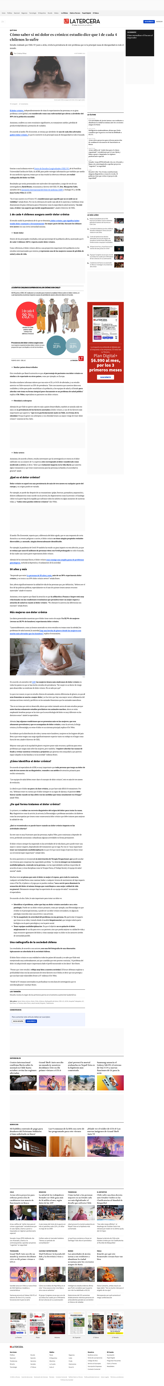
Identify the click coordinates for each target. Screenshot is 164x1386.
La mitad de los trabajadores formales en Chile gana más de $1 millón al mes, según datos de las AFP (51, 1199)
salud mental (35, 1003)
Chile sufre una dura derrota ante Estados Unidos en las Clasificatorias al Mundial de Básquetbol (110, 1199)
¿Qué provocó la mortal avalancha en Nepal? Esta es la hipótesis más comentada (81, 1066)
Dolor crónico (26, 1001)
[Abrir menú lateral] (3, 21)
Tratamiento (50, 1003)
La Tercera (19, 1003)
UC (83, 1001)
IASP (33, 682)
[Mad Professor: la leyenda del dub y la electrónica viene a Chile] (52, 1274)
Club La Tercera (75, 13)
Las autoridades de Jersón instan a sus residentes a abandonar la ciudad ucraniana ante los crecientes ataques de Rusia (106, 123)
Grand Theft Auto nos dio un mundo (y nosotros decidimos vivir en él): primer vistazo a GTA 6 (51, 1066)
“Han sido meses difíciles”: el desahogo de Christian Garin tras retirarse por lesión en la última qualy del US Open (110, 1227)
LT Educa (96, 13)
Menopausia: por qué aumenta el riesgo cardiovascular (109, 1296)
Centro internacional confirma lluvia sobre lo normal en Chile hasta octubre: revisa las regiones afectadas (23, 1067)
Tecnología (32, 13)
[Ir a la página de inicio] (82, 22)
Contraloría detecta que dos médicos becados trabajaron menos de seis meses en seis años (101, 230)
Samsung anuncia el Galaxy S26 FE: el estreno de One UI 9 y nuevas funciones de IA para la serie (109, 1067)
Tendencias (72, 1192)
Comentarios (24, 104)
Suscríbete (32, 1021)
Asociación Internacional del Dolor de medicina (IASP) (42, 190)
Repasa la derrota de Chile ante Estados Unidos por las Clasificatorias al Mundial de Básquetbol (110, 1240)
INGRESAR (159, 21)
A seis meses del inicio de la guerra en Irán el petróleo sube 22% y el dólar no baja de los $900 (52, 1226)
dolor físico (27, 1003)
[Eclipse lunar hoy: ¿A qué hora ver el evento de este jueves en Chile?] (119, 248)
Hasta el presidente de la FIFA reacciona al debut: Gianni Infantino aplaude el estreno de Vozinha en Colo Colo (101, 221)
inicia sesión (18, 1021)
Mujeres (42, 1003)
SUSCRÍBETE (105, 377)
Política (9, 13)
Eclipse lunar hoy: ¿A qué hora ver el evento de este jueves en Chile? (101, 247)
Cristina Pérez (21, 53)
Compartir (14, 104)
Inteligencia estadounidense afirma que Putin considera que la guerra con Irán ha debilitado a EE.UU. (105, 132)
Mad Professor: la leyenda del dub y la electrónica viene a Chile (52, 1256)
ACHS (66, 1001)
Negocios (24, 13)
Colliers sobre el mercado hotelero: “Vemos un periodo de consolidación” (51, 1240)
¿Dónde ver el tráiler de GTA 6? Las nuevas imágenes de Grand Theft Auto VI (104, 1131)
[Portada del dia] (106, 341)
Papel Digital (86, 13)
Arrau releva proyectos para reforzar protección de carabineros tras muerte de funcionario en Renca (105, 142)
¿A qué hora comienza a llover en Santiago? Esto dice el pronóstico (80, 1239)
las (39, 575)
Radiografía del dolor (51, 1001)
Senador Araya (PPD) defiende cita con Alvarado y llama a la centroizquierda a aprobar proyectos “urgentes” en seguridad (106, 164)
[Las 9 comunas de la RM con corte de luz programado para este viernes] (67, 1146)
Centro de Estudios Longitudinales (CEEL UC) (52, 168)
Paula (99, 1251)
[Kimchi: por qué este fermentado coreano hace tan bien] (110, 1274)
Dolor (32, 1001)
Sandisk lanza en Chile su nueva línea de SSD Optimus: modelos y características (23, 1288)
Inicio (3, 13)
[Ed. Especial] (76, 1335)
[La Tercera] (18, 1335)
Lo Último (64, 13)
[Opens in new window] (57, 1335)
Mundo (50, 13)
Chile (36, 1001)
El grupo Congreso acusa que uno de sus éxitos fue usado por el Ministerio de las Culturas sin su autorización (101, 257)
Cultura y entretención (48, 1251)
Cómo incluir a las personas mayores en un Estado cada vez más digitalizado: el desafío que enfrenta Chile (80, 1199)
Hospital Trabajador (75, 1001)
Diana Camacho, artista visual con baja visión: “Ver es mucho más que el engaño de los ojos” (110, 1288)
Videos (56, 13)
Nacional (17, 13)
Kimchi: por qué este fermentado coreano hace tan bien (110, 1256)
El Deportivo (42, 13)
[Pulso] (37, 1335)
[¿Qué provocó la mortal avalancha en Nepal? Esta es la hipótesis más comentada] (81, 1082)
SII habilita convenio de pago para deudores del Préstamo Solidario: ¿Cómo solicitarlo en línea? (26, 1131)
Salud (19, 1001)
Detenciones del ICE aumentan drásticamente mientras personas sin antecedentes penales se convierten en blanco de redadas (81, 1298)
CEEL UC (61, 1001)
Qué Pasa (13, 30)
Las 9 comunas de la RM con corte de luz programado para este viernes (66, 1130)
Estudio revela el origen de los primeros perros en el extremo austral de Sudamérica (43, 995)
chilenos (41, 1001)
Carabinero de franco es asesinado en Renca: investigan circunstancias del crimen (101, 265)
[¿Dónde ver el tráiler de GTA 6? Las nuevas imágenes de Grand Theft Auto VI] (105, 1146)
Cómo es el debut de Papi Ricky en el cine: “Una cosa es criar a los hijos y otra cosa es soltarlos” (52, 1288)
